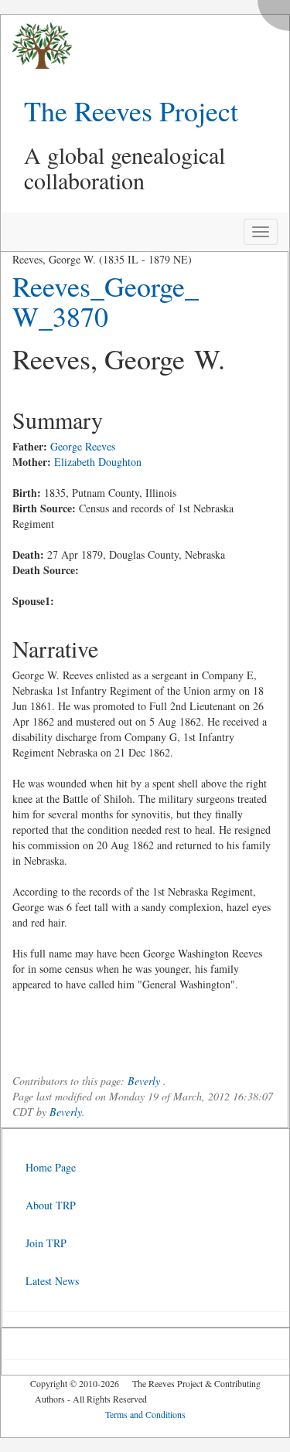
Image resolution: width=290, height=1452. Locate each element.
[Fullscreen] (277, 11)
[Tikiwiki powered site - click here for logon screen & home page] (36, 46)
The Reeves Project (131, 110)
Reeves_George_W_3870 (105, 301)
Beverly (144, 1080)
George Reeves (82, 446)
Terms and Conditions (145, 1414)
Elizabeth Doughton (98, 461)
